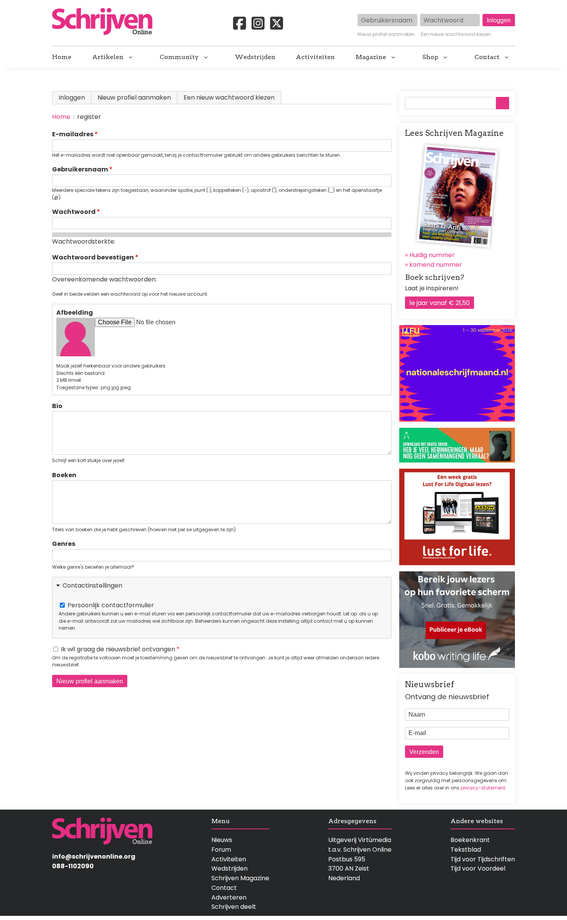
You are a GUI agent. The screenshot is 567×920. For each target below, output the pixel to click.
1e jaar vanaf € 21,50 (439, 302)
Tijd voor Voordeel (478, 868)
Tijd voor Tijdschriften (483, 859)
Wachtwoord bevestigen (93, 257)
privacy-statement (483, 787)
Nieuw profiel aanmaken (386, 34)
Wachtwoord (74, 211)
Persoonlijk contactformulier (111, 605)
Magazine (371, 57)
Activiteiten (315, 57)
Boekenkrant (470, 839)
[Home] (105, 22)
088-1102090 (73, 866)
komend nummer (435, 264)
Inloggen (72, 97)
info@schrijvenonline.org (93, 856)
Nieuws (221, 839)
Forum (221, 849)
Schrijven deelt (233, 906)
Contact (487, 57)
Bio (57, 406)
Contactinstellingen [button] (92, 585)
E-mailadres (72, 134)
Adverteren (228, 897)
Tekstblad (466, 849)
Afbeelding (74, 312)
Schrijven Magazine (240, 878)
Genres (63, 543)
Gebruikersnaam (80, 169)
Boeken (64, 475)
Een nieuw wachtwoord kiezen (456, 34)
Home (61, 57)
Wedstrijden (255, 57)
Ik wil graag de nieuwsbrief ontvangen (118, 649)
